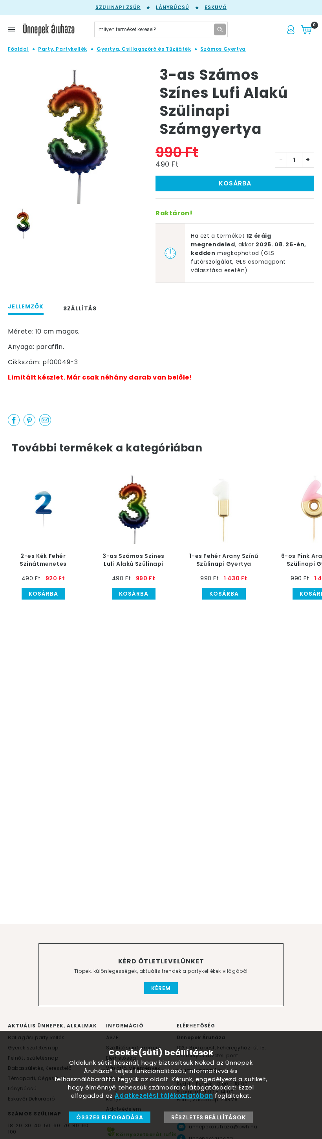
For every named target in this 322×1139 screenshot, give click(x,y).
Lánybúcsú (172, 7)
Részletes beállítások (208, 1117)
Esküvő (216, 7)
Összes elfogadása (109, 1117)
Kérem (161, 988)
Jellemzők (26, 306)
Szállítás (80, 308)
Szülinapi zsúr (118, 7)
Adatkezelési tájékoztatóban (164, 1095)
